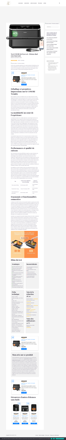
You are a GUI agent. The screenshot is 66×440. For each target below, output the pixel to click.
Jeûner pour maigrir (34, 3)
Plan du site (47, 435)
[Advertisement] (33, 13)
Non (54, 438)
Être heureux (40, 3)
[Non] (64, 438)
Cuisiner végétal (26, 3)
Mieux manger (20, 3)
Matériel (45, 3)
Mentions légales (41, 435)
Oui (51, 438)
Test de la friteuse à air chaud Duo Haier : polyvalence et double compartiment (52, 53)
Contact (36, 435)
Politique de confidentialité (54, 435)
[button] (59, 3)
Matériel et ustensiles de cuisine (16, 57)
